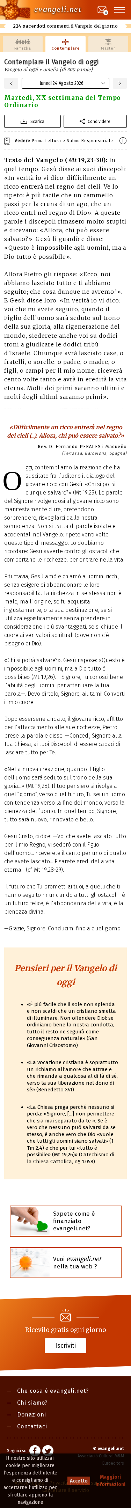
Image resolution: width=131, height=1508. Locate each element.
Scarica (37, 121)
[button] (119, 9)
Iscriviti (65, 1345)
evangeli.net (57, 9)
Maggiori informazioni (110, 1480)
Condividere (99, 121)
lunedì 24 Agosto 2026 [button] (61, 83)
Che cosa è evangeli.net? (53, 1391)
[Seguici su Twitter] (47, 1451)
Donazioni (31, 1414)
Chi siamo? (32, 1402)
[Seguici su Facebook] (35, 1451)
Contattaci (32, 1426)
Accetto (79, 1481)
